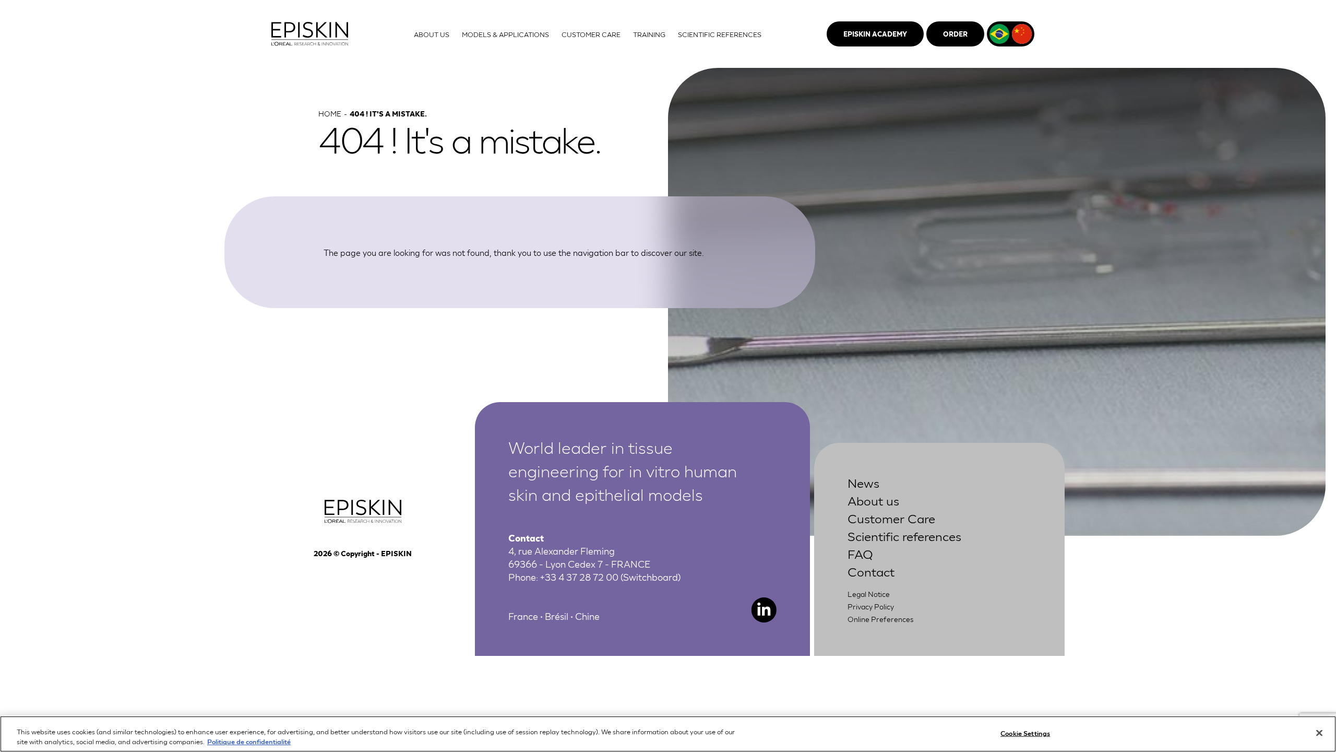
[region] (668, 734)
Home (329, 113)
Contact (871, 571)
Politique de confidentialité (249, 741)
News (863, 482)
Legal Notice (869, 593)
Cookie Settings (1025, 732)
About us (873, 500)
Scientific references (904, 535)
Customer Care (891, 518)
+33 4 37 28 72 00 (579, 576)
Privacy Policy (871, 606)
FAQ (860, 553)
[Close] (1319, 733)
